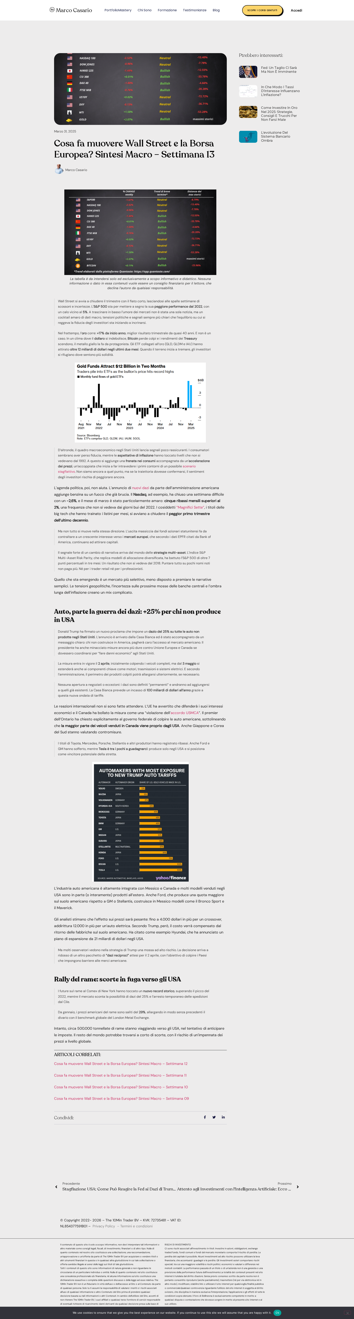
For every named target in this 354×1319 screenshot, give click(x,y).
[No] (347, 1312)
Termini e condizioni (136, 1226)
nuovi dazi (140, 487)
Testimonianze (194, 10)
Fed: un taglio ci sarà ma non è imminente (279, 70)
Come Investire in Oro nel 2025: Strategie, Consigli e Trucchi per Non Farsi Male (279, 114)
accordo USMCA (185, 712)
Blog (216, 10)
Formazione (167, 10)
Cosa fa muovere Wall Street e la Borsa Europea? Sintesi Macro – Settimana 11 (120, 1075)
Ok (277, 1312)
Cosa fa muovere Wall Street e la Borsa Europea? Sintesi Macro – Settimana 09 (121, 1098)
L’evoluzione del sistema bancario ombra (275, 136)
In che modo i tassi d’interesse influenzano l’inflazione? (280, 91)
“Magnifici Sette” (190, 507)
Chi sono (145, 10)
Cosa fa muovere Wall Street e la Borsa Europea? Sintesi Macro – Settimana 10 (121, 1087)
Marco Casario (74, 10)
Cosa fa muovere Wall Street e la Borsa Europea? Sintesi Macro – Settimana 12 (120, 1063)
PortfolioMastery (118, 10)
